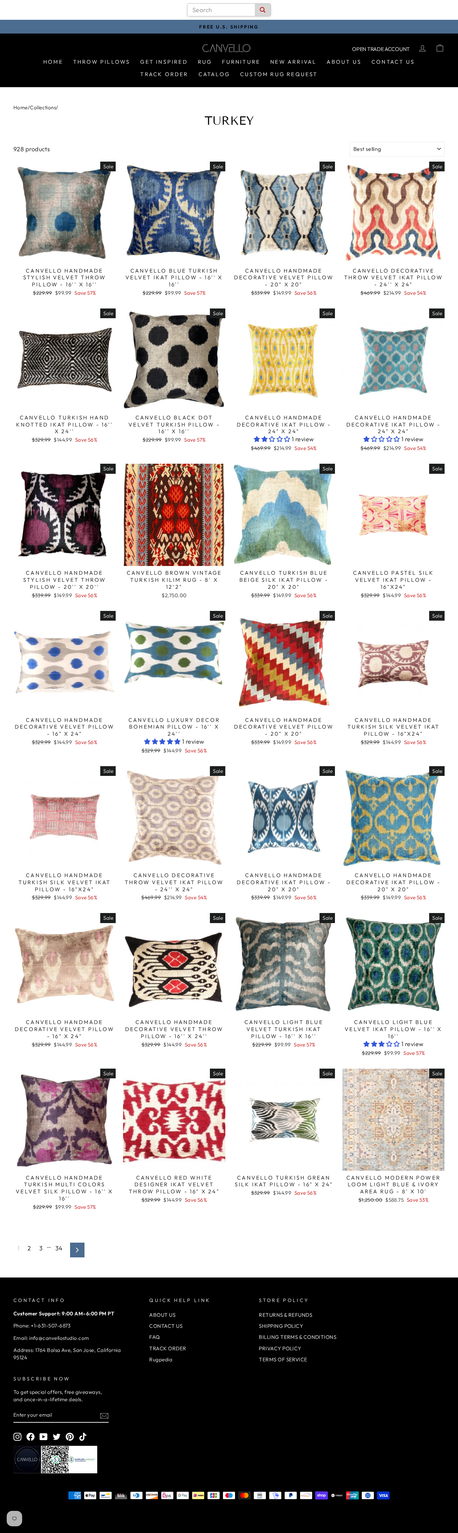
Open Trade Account (381, 49)
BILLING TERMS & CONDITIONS (297, 1337)
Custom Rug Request (279, 74)
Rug (205, 61)
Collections (43, 107)
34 (59, 1248)
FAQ (154, 1337)
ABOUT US (162, 1315)
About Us (344, 61)
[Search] (263, 10)
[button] (273, 439)
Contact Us (393, 61)
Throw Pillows (101, 61)
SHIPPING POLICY (281, 1326)
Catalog (214, 74)
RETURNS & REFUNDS (285, 1315)
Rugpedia (160, 1359)
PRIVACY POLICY (280, 1348)
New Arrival (293, 61)
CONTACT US (165, 1326)
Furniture (241, 61)
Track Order (164, 74)
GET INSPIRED (163, 61)
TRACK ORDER (167, 1348)
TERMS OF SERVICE (283, 1359)
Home (53, 61)
